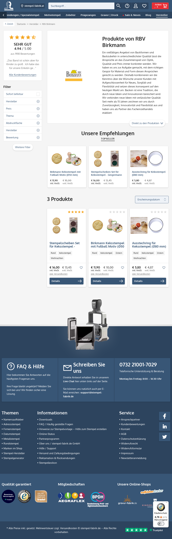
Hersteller (11, 101)
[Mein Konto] (136, 6)
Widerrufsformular (131, 448)
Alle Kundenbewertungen (22, 74)
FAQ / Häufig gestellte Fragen (56, 424)
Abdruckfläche (14, 123)
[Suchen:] (81, 6)
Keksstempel (65, 253)
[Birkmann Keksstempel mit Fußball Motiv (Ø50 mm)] (65, 159)
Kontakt (125, 429)
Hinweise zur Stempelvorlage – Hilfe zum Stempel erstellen (73, 429)
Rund (53, 253)
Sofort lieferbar (14, 94)
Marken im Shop (13, 448)
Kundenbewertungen (133, 424)
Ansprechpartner (130, 419)
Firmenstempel (12, 429)
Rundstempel (11, 443)
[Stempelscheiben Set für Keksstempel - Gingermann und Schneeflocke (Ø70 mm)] (106, 159)
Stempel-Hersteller (14, 453)
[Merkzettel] (144, 6)
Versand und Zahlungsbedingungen (59, 453)
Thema (10, 115)
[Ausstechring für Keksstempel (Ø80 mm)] (147, 159)
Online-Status (47, 434)
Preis (8, 108)
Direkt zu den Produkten (145, 123)
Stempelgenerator (14, 458)
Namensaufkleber (14, 419)
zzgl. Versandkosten (59, 274)
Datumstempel (12, 434)
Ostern (119, 253)
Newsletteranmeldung (133, 458)
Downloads (45, 419)
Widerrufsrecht (129, 443)
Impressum (127, 453)
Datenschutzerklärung (133, 438)
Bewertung (12, 137)
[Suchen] (118, 6)
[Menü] (167, 503)
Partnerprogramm (49, 438)
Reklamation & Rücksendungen (57, 458)
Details (56, 281)
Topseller (108, 138)
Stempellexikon (48, 462)
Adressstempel (12, 424)
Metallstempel (12, 438)
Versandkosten (68, 528)
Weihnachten (57, 258)
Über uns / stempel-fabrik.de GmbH (59, 443)
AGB (123, 434)
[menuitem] (85, 6)
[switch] (161, 524)
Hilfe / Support (47, 448)
